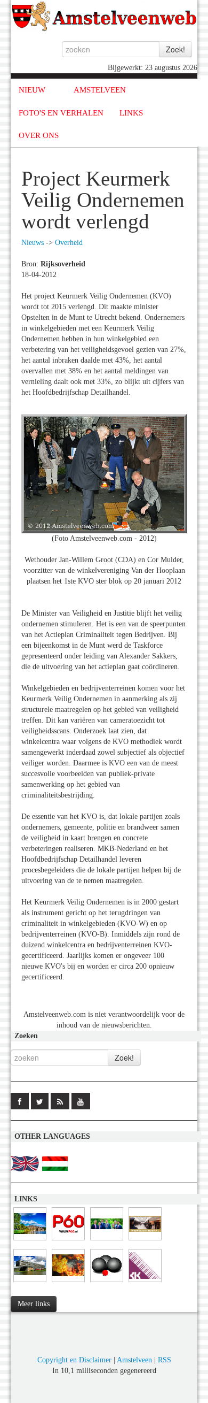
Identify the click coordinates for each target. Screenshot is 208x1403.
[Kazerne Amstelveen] (68, 1282)
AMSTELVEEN (100, 90)
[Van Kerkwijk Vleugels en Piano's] (145, 1282)
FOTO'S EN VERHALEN (61, 113)
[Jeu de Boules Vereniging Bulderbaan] (106, 1282)
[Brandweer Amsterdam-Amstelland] (30, 1282)
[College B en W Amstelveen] (106, 1241)
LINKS (131, 113)
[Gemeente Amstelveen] (30, 1241)
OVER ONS (39, 135)
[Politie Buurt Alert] (145, 1241)
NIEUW (32, 90)
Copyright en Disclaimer (74, 1360)
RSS (164, 1360)
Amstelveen (134, 1360)
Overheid (69, 243)
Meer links (34, 1304)
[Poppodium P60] (68, 1241)
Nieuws (32, 243)
